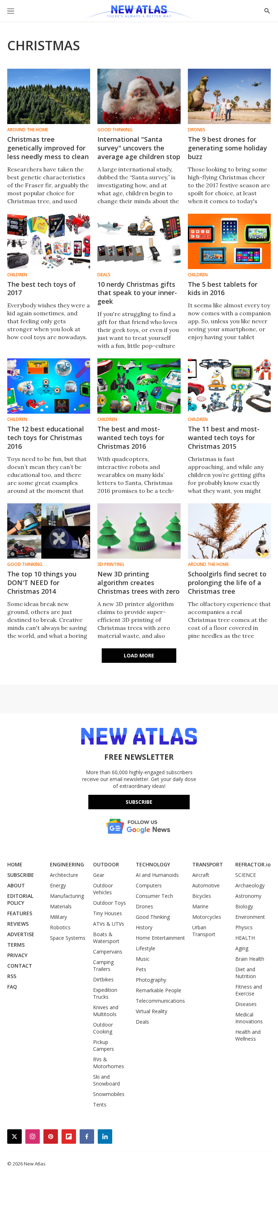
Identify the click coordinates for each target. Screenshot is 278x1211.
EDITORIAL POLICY (20, 899)
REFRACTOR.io (253, 864)
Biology (244, 906)
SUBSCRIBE (20, 874)
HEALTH (245, 937)
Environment (250, 916)
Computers (149, 885)
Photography (151, 979)
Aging (241, 948)
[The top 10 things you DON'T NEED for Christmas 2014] (48, 531)
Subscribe (139, 801)
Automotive (206, 885)
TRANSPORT (207, 864)
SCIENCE (245, 874)
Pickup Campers (103, 1045)
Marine (200, 906)
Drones (196, 130)
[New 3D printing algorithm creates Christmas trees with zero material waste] (138, 531)
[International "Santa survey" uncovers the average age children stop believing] (138, 96)
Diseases (246, 1004)
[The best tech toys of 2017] (48, 241)
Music (142, 958)
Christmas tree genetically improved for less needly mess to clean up (48, 152)
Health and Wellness (248, 1035)
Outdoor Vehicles (103, 889)
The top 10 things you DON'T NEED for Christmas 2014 (41, 583)
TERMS (16, 944)
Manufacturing (67, 895)
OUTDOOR (106, 864)
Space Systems (67, 937)
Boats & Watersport (106, 938)
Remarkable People (158, 990)
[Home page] (138, 12)
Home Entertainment (160, 937)
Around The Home (27, 130)
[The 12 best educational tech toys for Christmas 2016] (48, 386)
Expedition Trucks (105, 993)
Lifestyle (145, 948)
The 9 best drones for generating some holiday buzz (227, 148)
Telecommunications (160, 1000)
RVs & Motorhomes (108, 1063)
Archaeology (250, 885)
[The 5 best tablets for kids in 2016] (229, 241)
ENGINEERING (67, 864)
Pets (141, 969)
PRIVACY (17, 955)
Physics (244, 927)
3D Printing (110, 564)
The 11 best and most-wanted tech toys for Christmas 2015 (224, 438)
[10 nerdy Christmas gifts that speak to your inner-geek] (138, 241)
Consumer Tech (154, 895)
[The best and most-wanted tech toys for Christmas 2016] (138, 386)
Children (17, 275)
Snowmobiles (109, 1094)
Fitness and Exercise (248, 990)
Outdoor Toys (109, 902)
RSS (11, 976)
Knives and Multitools (105, 1011)
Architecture (64, 874)
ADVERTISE (20, 934)
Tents (99, 1104)
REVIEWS (18, 923)
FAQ (12, 986)
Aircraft (200, 874)
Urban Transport (203, 931)
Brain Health (249, 958)
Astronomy (248, 895)
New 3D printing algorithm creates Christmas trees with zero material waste (138, 587)
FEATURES (19, 913)
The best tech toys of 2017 (41, 288)
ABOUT (16, 885)
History (144, 927)
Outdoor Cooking (103, 1028)
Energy (58, 885)
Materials (61, 906)
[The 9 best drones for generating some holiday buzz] (229, 96)
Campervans (107, 951)
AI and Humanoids (157, 874)
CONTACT (19, 965)
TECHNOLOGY (153, 864)
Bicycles (201, 895)
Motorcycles (206, 916)
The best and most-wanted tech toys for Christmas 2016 (130, 438)
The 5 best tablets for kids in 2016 (222, 288)
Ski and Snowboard (106, 1080)
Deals (103, 275)
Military (58, 916)
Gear (98, 874)
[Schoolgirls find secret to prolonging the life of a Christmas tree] (229, 531)
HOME (14, 864)
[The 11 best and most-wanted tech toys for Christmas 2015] (229, 386)
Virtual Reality (151, 1011)
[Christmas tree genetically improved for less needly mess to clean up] (48, 96)
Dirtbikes (103, 979)
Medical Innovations (249, 1018)
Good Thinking (114, 130)
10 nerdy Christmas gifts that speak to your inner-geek (137, 293)
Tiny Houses (107, 913)
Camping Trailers (103, 965)
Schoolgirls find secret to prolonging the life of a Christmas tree (227, 583)
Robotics (60, 927)
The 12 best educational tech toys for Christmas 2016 (45, 438)
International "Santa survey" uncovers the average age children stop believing (138, 152)
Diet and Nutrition (245, 973)
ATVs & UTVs (108, 923)
